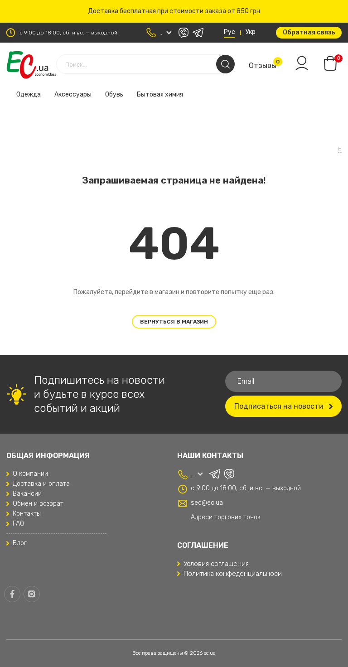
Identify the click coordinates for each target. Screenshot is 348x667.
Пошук (225, 64)
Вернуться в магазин (174, 322)
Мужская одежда (244, 90)
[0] (330, 63)
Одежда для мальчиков (134, 111)
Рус (229, 32)
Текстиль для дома (81, 90)
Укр (251, 32)
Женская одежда (110, 133)
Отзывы (262, 65)
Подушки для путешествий (164, 90)
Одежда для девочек (54, 111)
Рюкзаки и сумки (209, 111)
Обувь (31, 90)
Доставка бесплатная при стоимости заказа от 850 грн (174, 11)
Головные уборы (47, 133)
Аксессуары (265, 111)
